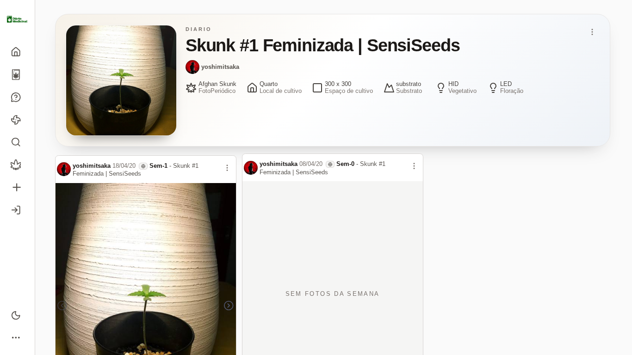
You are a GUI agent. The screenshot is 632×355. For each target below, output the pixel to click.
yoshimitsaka (220, 66)
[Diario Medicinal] (17, 19)
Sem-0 (345, 163)
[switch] (17, 315)
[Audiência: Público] (143, 166)
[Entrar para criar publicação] (17, 187)
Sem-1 (158, 165)
